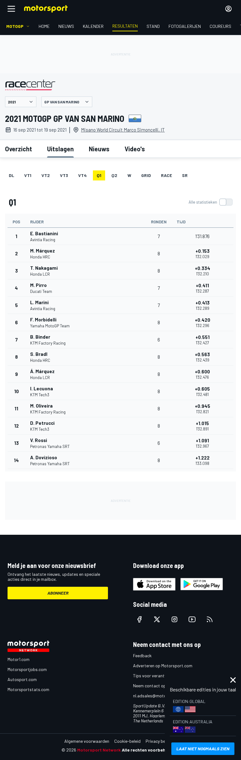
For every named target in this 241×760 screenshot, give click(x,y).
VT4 (82, 175)
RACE (166, 175)
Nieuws (99, 149)
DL (11, 175)
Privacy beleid (159, 741)
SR (185, 175)
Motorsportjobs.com (27, 669)
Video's (135, 149)
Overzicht (18, 149)
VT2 (45, 175)
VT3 (64, 175)
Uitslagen (60, 149)
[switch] (210, 202)
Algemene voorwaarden (86, 741)
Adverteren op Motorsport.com (162, 665)
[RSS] (209, 619)
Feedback (142, 655)
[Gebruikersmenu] (228, 9)
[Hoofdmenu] (11, 9)
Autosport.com (22, 679)
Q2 (114, 175)
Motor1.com (18, 659)
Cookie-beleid (127, 741)
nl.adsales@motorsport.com (160, 695)
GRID (146, 175)
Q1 (99, 175)
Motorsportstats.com (28, 689)
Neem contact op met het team (163, 685)
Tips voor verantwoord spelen (161, 675)
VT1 (27, 175)
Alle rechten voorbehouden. (151, 749)
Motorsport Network (99, 749)
